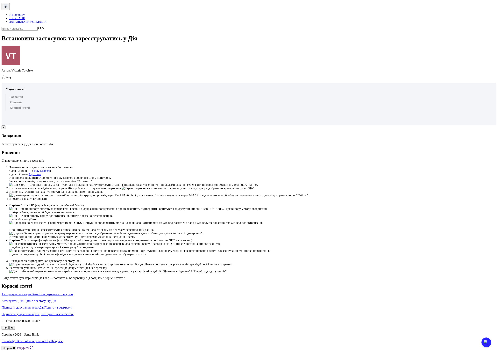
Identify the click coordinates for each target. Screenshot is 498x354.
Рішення (16, 102)
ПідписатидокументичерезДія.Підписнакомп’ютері (38, 314)
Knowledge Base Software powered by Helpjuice (32, 341)
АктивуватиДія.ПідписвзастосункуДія (29, 301)
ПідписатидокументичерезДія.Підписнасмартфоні (37, 307)
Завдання (16, 97)
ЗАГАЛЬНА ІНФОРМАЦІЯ (28, 21)
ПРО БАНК (17, 18)
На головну (17, 14)
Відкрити (23, 348)
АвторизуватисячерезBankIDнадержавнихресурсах (37, 294)
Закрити (8, 348)
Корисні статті (20, 107)
